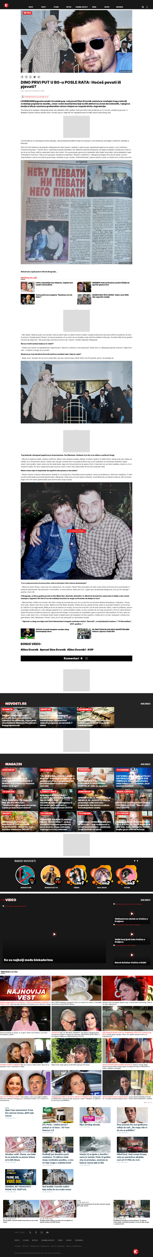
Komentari (73, 658)
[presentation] (135, 860)
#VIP (90, 649)
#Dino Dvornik (29, 649)
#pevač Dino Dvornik (53, 649)
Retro (68, 7)
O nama (18, 1246)
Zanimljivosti (82, 7)
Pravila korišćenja (74, 1246)
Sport (107, 7)
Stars (56, 7)
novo (31, 7)
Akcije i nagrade (57, 1246)
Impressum (34, 1246)
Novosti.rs (15, 704)
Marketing (45, 1246)
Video (10, 900)
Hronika (119, 7)
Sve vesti (145, 704)
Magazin (13, 764)
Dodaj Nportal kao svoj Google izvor (36, 96)
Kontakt (25, 1246)
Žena (94, 7)
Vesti (43, 7)
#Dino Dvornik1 (76, 649)
